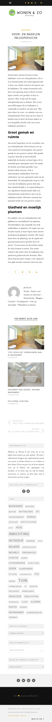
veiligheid (14, 591)
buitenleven (26, 511)
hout (11, 528)
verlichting (31, 596)
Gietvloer (13, 522)
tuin (22, 580)
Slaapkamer (26, 568)
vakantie (33, 586)
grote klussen (28, 522)
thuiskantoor (25, 574)
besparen (30, 506)
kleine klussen (29, 547)
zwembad (13, 617)
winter (13, 607)
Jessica (27, 287)
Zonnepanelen (34, 612)
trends (12, 581)
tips (36, 574)
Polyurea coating (18, 401)
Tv (25, 586)
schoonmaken (17, 563)
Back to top (37, 719)
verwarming (14, 602)
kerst (40, 541)
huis (19, 527)
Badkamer (26, 30)
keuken (14, 546)
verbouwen (28, 591)
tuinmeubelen (15, 586)
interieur (16, 540)
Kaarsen (30, 541)
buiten (12, 512)
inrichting (19, 534)
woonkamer (16, 612)
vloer (25, 602)
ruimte (24, 558)
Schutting (33, 563)
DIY (37, 511)
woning (23, 607)
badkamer (16, 506)
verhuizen (15, 596)
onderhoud (29, 552)
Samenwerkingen (13, 715)
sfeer (12, 568)
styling (13, 574)
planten (13, 557)
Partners (23, 715)
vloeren (35, 601)
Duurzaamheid (16, 517)
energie (31, 516)
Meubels (14, 552)
